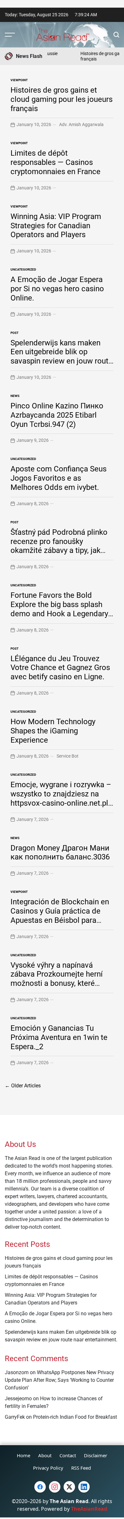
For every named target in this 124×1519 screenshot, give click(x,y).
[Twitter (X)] (69, 1487)
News (14, 396)
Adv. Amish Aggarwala (81, 124)
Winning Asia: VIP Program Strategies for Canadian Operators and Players (55, 225)
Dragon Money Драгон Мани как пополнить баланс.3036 (60, 853)
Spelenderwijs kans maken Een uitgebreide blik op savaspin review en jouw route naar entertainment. (61, 356)
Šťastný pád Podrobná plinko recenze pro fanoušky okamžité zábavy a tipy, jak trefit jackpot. (58, 546)
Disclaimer (95, 1455)
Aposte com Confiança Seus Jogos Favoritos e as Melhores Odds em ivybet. (58, 478)
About (45, 1455)
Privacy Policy (48, 1468)
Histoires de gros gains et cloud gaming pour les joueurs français (61, 99)
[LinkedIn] (84, 1487)
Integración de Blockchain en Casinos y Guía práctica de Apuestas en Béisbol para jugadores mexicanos (59, 915)
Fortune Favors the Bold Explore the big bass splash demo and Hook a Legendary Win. (59, 609)
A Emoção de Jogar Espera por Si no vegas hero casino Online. (57, 288)
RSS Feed (81, 1468)
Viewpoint (19, 80)
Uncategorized (23, 269)
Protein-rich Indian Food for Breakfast (75, 1417)
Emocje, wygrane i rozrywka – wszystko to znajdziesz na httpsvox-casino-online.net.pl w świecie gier (60, 798)
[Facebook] (40, 1487)
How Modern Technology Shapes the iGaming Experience (52, 731)
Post (14, 333)
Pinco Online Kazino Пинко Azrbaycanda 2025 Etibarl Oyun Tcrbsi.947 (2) (56, 415)
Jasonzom (17, 1372)
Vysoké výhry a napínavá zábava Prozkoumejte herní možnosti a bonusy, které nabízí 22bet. (56, 979)
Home (23, 1455)
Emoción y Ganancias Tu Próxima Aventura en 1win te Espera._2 (58, 1037)
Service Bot (68, 756)
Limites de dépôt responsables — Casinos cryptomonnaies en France (55, 162)
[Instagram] (54, 1487)
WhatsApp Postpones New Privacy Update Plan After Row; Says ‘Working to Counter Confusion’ (59, 1380)
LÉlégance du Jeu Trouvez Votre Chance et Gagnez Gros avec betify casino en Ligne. (60, 668)
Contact (67, 1455)
